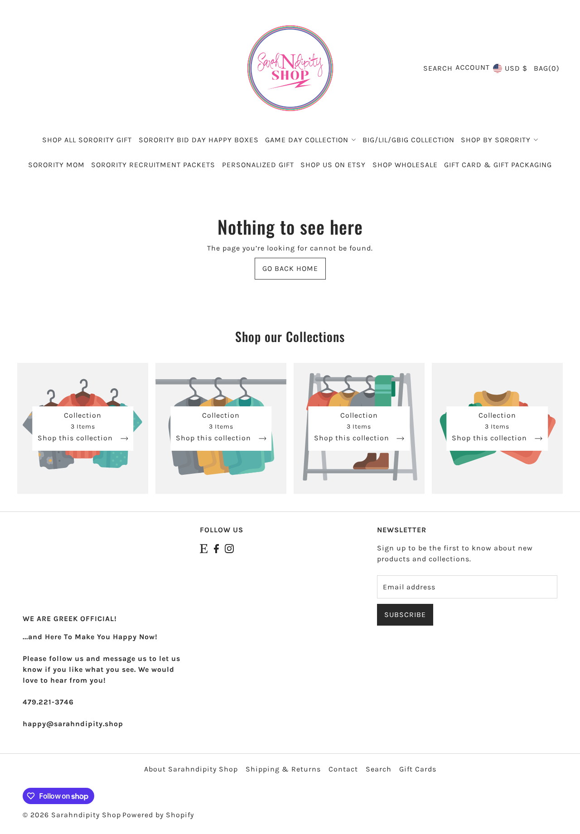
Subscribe (405, 614)
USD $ (516, 68)
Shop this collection (76, 438)
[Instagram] (229, 548)
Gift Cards (417, 769)
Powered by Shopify (158, 814)
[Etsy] (204, 548)
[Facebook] (216, 548)
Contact (343, 769)
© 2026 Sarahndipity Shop (72, 814)
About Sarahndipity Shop (191, 769)
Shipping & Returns (283, 769)
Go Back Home (290, 268)
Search (379, 769)
